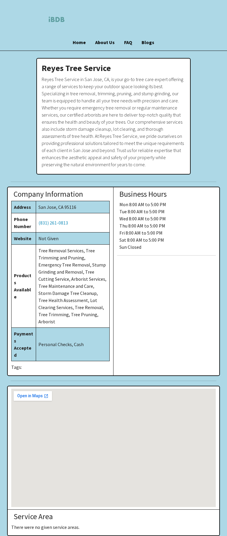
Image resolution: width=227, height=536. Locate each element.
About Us (105, 42)
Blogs (148, 42)
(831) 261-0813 (53, 223)
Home (79, 42)
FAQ (128, 42)
